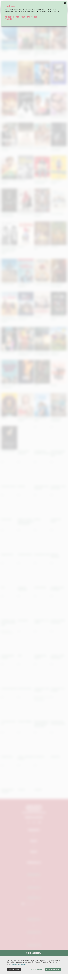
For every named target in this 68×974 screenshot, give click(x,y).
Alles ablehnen (36, 969)
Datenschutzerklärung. (19, 964)
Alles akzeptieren (52, 969)
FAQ (55, 9)
